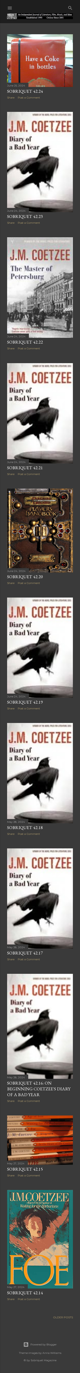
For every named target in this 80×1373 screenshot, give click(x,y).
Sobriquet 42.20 (25, 577)
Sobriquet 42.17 (25, 953)
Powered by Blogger (43, 1344)
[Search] (70, 7)
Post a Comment (29, 97)
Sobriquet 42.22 (25, 342)
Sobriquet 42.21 (25, 468)
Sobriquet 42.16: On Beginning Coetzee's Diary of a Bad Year (38, 1088)
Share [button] (10, 97)
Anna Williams (51, 1353)
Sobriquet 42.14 (25, 1293)
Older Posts (63, 1317)
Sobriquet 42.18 (25, 827)
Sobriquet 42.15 (25, 1169)
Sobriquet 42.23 (25, 216)
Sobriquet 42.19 (25, 702)
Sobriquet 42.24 (25, 91)
